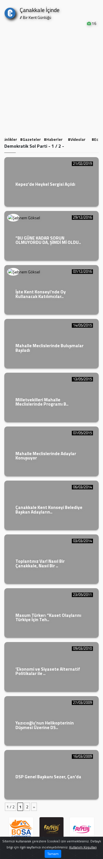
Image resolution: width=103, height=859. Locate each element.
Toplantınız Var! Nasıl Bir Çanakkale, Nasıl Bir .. (40, 563)
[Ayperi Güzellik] (51, 829)
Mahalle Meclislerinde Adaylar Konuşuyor (45, 455)
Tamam (53, 853)
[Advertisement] (51, 80)
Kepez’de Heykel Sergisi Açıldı (45, 184)
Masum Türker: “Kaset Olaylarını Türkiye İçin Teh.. (48, 617)
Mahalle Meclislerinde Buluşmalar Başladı (49, 347)
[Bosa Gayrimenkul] (21, 829)
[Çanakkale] (10, 12)
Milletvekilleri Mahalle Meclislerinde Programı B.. (41, 401)
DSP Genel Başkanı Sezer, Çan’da (48, 776)
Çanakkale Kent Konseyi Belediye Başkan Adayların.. (48, 509)
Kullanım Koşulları (83, 847)
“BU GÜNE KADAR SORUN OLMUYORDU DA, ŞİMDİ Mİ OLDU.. (48, 240)
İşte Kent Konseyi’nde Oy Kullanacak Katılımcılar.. (40, 294)
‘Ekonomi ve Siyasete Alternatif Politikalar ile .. (47, 671)
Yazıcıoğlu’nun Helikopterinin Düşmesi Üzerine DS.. (44, 725)
